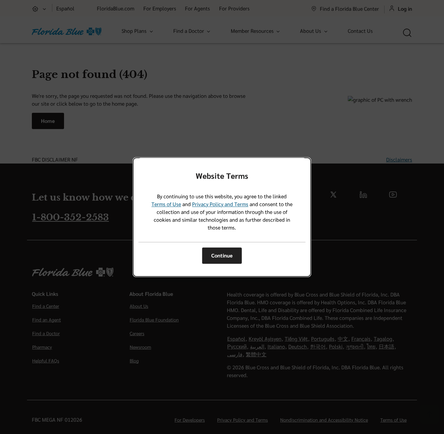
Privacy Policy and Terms (220, 204)
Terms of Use (166, 204)
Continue (222, 255)
